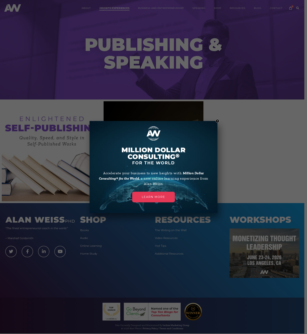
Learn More (153, 197)
